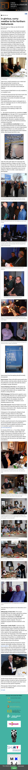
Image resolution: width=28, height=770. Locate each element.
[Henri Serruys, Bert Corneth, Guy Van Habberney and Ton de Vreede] (14, 219)
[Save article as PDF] (26, 13)
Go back (3, 690)
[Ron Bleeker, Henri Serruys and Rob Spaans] (14, 295)
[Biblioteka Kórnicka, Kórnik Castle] (14, 707)
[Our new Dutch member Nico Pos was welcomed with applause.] (14, 266)
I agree (14, 768)
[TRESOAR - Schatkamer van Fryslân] (14, 727)
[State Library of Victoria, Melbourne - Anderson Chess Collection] (14, 718)
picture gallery (4, 646)
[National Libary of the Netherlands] (14, 712)
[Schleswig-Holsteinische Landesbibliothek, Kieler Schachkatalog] (14, 752)
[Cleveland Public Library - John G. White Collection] (14, 698)
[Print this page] (25, 13)
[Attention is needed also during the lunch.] (14, 537)
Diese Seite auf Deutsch (22, 10)
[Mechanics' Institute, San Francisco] (14, 702)
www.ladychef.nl (6, 427)
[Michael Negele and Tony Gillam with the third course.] (14, 557)
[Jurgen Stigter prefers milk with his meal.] (14, 578)
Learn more (21, 766)
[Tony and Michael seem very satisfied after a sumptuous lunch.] (14, 602)
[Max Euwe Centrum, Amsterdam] (14, 742)
